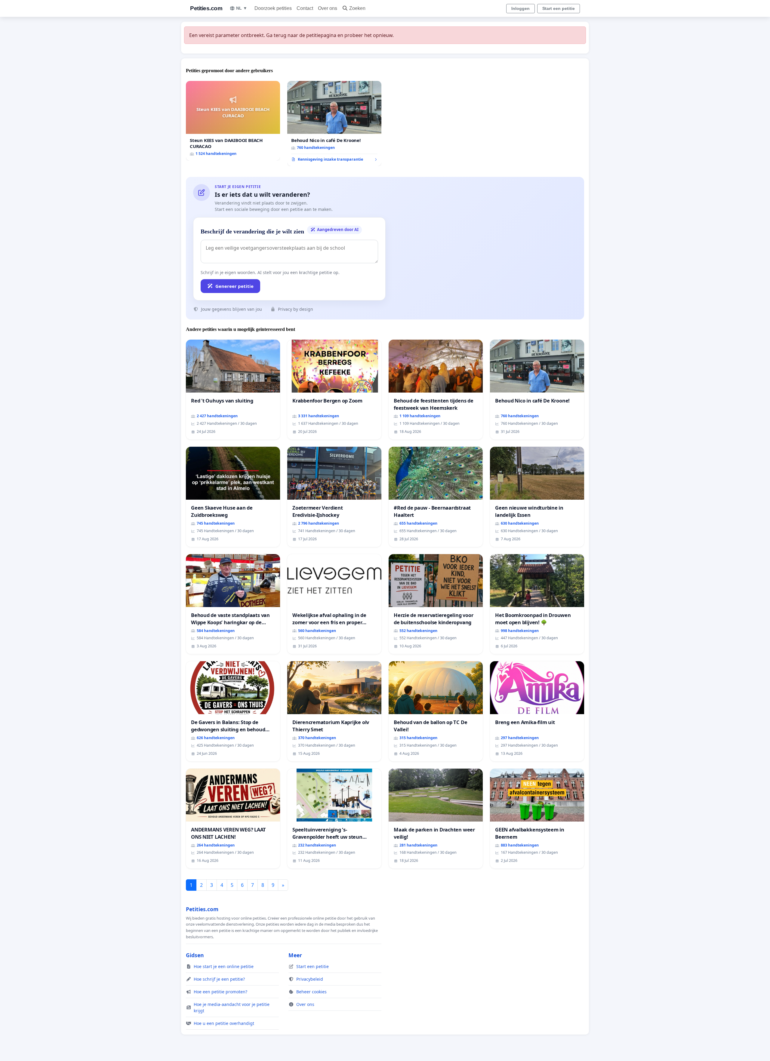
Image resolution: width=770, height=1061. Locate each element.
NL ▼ (241, 8)
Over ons (327, 8)
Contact (305, 8)
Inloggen (520, 8)
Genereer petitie (234, 286)
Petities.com (206, 8)
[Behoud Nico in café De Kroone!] (334, 123)
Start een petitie (558, 8)
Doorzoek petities (273, 8)
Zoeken (357, 8)
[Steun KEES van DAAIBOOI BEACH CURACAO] (233, 121)
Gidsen (195, 955)
